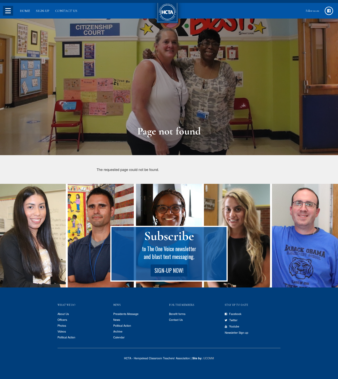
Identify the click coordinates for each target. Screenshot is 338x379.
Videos (62, 331)
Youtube (234, 326)
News (116, 320)
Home (25, 11)
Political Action (66, 337)
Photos (62, 325)
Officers (62, 320)
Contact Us (66, 11)
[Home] (167, 12)
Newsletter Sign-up (236, 333)
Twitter (233, 320)
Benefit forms (177, 314)
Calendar (119, 337)
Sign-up (42, 11)
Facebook (235, 314)
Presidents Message (125, 314)
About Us (63, 314)
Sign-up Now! (169, 270)
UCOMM (208, 358)
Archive (117, 331)
